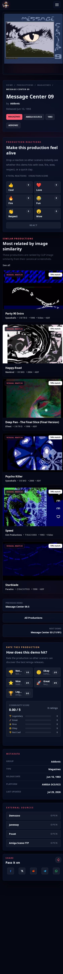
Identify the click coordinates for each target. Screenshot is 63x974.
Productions (25, 85)
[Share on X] (22, 871)
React (33, 225)
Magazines (44, 85)
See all (6, 265)
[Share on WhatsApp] (56, 871)
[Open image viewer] (33, 43)
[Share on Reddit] (33, 871)
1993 (50, 116)
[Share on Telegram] (45, 871)
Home (9, 85)
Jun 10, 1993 (54, 776)
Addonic (15, 103)
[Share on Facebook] (11, 871)
